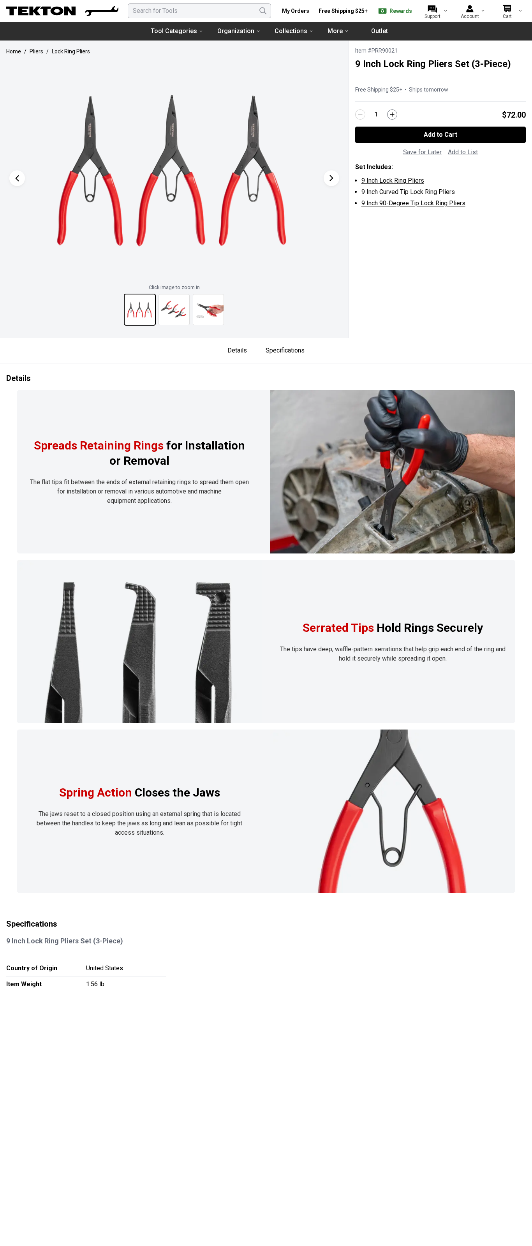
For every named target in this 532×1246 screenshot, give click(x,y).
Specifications (285, 350)
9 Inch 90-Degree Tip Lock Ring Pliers (413, 203)
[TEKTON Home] (62, 11)
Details (237, 350)
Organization (235, 31)
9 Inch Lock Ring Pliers (392, 180)
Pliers (36, 51)
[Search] (263, 11)
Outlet (379, 31)
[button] (174, 170)
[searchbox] (199, 11)
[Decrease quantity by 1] (360, 114)
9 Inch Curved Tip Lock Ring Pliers (408, 192)
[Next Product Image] (331, 178)
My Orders (295, 11)
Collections (291, 31)
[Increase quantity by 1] (392, 114)
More (335, 31)
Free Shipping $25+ (343, 11)
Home (13, 51)
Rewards (400, 11)
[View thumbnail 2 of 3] (174, 309)
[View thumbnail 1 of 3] (139, 309)
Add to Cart (440, 134)
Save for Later (422, 152)
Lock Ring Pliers (71, 51)
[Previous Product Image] (17, 178)
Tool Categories (174, 31)
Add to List (463, 152)
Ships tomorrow (428, 89)
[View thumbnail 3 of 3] (208, 309)
